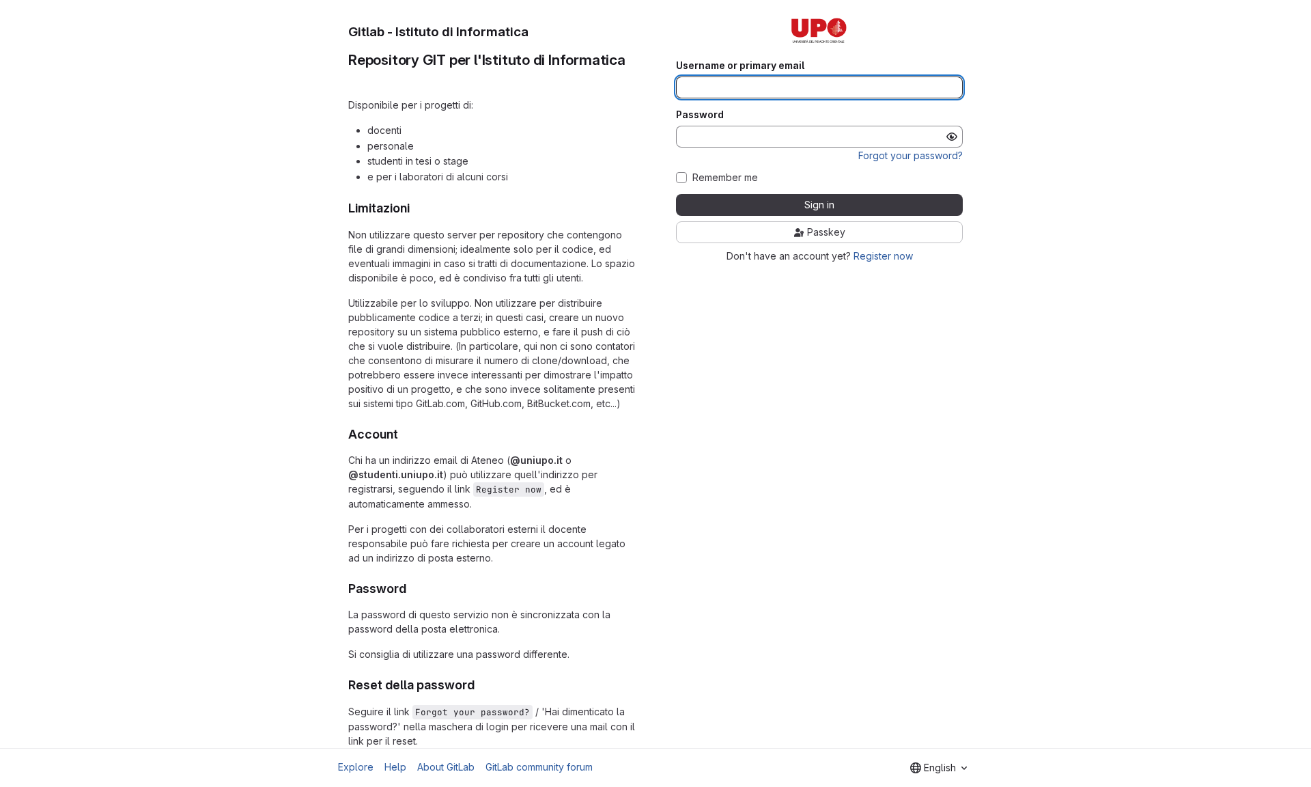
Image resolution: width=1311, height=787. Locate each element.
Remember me (725, 177)
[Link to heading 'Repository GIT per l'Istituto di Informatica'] (356, 77)
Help (395, 767)
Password (700, 114)
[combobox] (938, 768)
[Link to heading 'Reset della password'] (481, 685)
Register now (883, 256)
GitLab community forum (539, 767)
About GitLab (446, 767)
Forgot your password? (910, 155)
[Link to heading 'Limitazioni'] (416, 208)
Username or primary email (740, 65)
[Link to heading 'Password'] (413, 588)
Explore (355, 767)
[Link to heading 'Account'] (405, 434)
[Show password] (952, 137)
